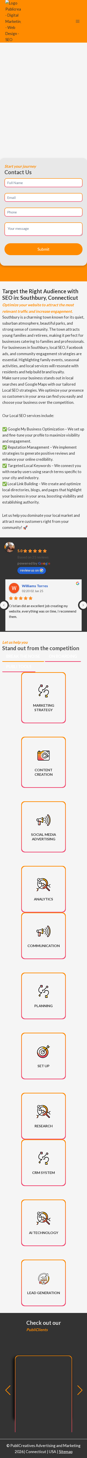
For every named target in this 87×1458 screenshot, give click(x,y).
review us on (29, 570)
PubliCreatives (30, 544)
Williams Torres (35, 586)
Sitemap (65, 1451)
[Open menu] (77, 21)
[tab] (23, 657)
